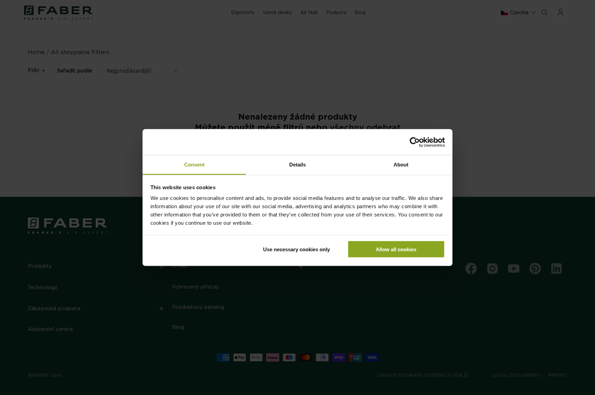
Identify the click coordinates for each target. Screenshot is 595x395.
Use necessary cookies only (296, 249)
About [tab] (401, 165)
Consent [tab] (194, 165)
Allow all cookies (396, 249)
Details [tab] (297, 165)
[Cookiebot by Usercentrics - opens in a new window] (415, 142)
